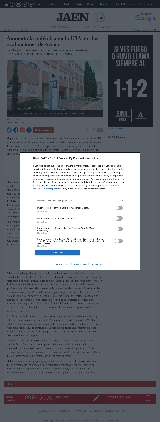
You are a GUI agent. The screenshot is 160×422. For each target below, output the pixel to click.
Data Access (80, 264)
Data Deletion (62, 264)
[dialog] (80, 211)
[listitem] (80, 200)
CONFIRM (57, 253)
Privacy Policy (98, 264)
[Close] (134, 158)
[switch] (119, 208)
